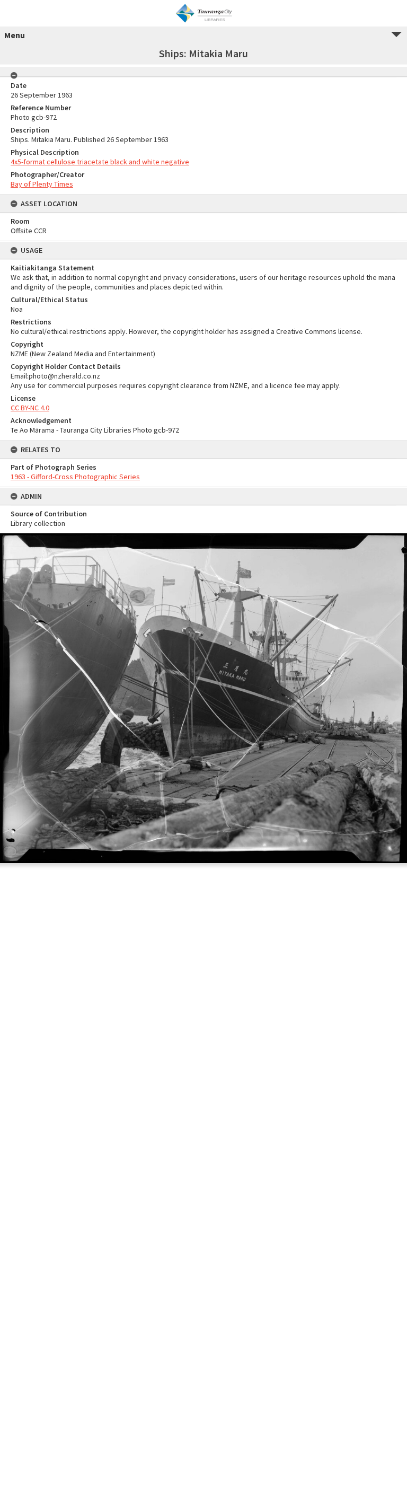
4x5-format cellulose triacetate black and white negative (100, 161)
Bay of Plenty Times (42, 184)
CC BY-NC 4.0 (30, 407)
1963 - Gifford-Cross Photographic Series (75, 476)
